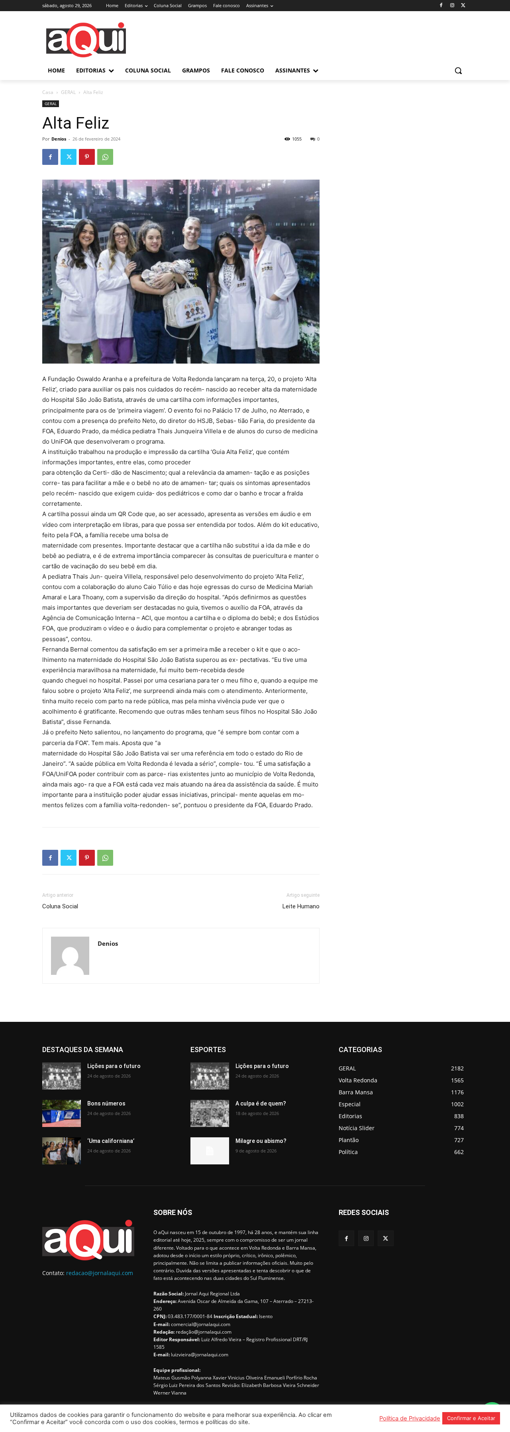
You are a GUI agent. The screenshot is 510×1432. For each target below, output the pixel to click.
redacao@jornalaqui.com (99, 1273)
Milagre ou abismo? (260, 1141)
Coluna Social (60, 906)
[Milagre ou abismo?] (209, 1150)
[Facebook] (441, 5)
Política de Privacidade (409, 1418)
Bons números (106, 1103)
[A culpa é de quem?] (209, 1113)
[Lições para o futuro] (61, 1076)
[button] (458, 70)
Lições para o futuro (114, 1066)
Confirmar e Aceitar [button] (471, 1418)
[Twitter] (463, 5)
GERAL (68, 92)
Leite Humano (301, 906)
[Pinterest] (87, 157)
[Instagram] (452, 5)
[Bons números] (61, 1113)
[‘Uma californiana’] (61, 1150)
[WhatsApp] (105, 157)
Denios (58, 139)
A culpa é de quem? (260, 1103)
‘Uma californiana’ (110, 1141)
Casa (47, 92)
